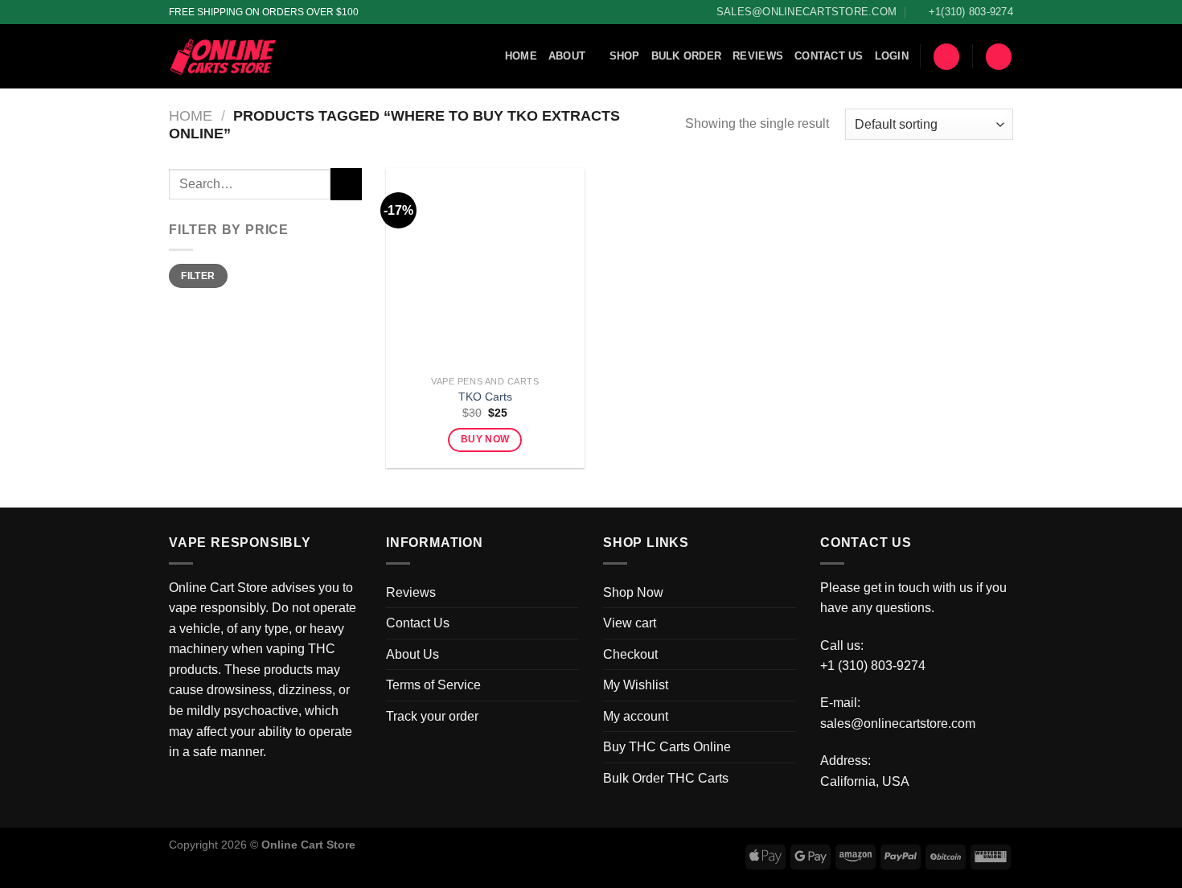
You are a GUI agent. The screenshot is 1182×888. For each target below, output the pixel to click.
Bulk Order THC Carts (665, 778)
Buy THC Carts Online (667, 747)
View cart (629, 623)
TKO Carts (485, 396)
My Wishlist (635, 685)
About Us (412, 654)
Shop (624, 56)
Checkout (630, 654)
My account (635, 716)
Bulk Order (686, 56)
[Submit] (346, 183)
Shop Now (633, 592)
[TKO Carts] (485, 267)
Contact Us (829, 56)
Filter (198, 276)
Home (521, 56)
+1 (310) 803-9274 (872, 665)
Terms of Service (433, 685)
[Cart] (946, 56)
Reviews (758, 56)
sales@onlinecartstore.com (897, 723)
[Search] (999, 56)
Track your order (432, 716)
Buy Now (485, 439)
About (566, 56)
